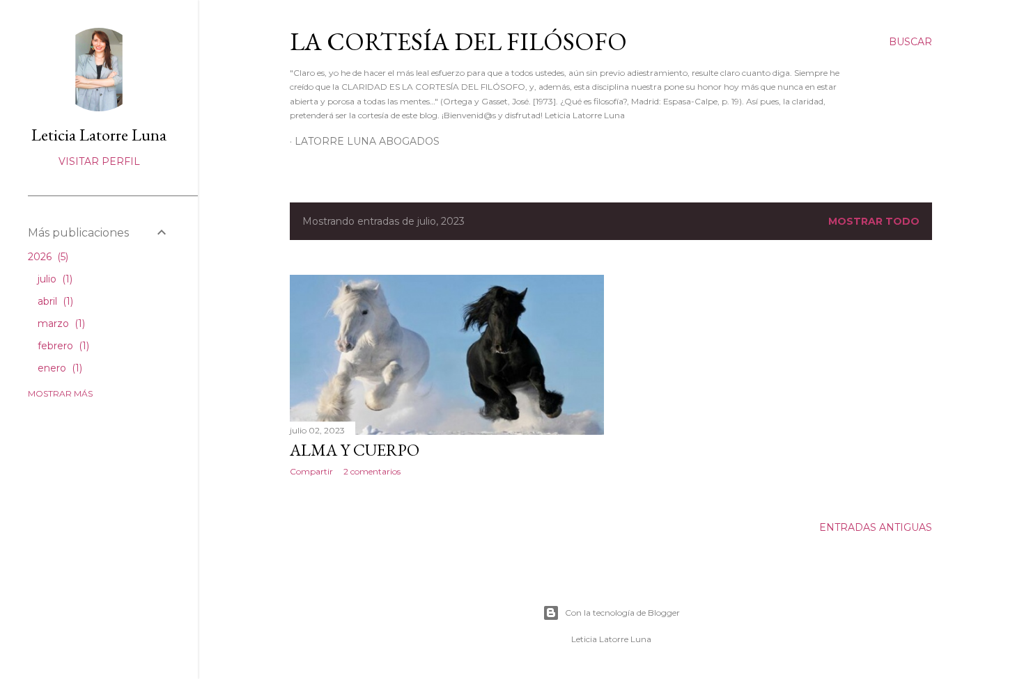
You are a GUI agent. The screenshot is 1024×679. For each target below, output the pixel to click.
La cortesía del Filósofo (458, 41)
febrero (62, 346)
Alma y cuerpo (354, 450)
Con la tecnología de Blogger (622, 612)
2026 (46, 256)
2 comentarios (372, 471)
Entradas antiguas (875, 527)
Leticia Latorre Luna (98, 134)
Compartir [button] (311, 471)
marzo (60, 323)
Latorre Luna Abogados (367, 141)
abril (54, 301)
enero (58, 368)
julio (54, 279)
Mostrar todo (874, 221)
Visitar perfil (99, 161)
